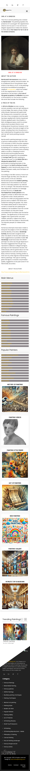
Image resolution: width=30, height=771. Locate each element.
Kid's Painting (5, 309)
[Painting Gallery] (15, 563)
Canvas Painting (8, 737)
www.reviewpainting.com (18, 759)
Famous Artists (7, 747)
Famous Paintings (6, 291)
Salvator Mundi (5, 323)
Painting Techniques (9, 698)
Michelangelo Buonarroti (8, 373)
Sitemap (3, 311)
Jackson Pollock (5, 375)
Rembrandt (4, 365)
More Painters (5, 381)
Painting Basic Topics (7, 303)
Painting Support (6, 285)
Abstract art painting (9, 702)
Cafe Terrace (5, 320)
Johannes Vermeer (6, 368)
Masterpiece (4, 328)
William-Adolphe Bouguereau (9, 355)
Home (10, 765)
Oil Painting (6, 728)
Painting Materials (6, 293)
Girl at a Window (6, 336)
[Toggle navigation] (27, 11)
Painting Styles (7, 705)
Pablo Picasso (5, 360)
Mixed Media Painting (9, 686)
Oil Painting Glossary (9, 721)
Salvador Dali (5, 370)
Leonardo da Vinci (6, 363)
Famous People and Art (10, 744)
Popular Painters (8, 711)
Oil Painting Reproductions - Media (13, 731)
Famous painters (8, 689)
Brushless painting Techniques (12, 695)
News (23, 767)
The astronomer (6, 330)
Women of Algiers (6, 343)
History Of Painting (6, 283)
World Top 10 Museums (10, 724)
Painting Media (5, 288)
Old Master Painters (7, 301)
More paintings (5, 346)
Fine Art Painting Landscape (11, 740)
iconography (11, 89)
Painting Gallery (8, 715)
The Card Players (6, 333)
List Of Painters (8, 718)
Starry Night (4, 325)
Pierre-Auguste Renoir (7, 378)
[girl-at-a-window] (15, 53)
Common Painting (6, 298)
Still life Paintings (8, 692)
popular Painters (6, 296)
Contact (16, 765)
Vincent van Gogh (6, 357)
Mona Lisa (4, 341)
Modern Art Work (8, 708)
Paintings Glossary (6, 306)
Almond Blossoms (6, 338)
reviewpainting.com (10, 661)
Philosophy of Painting (10, 734)
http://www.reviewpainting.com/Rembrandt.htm (15, 272)
